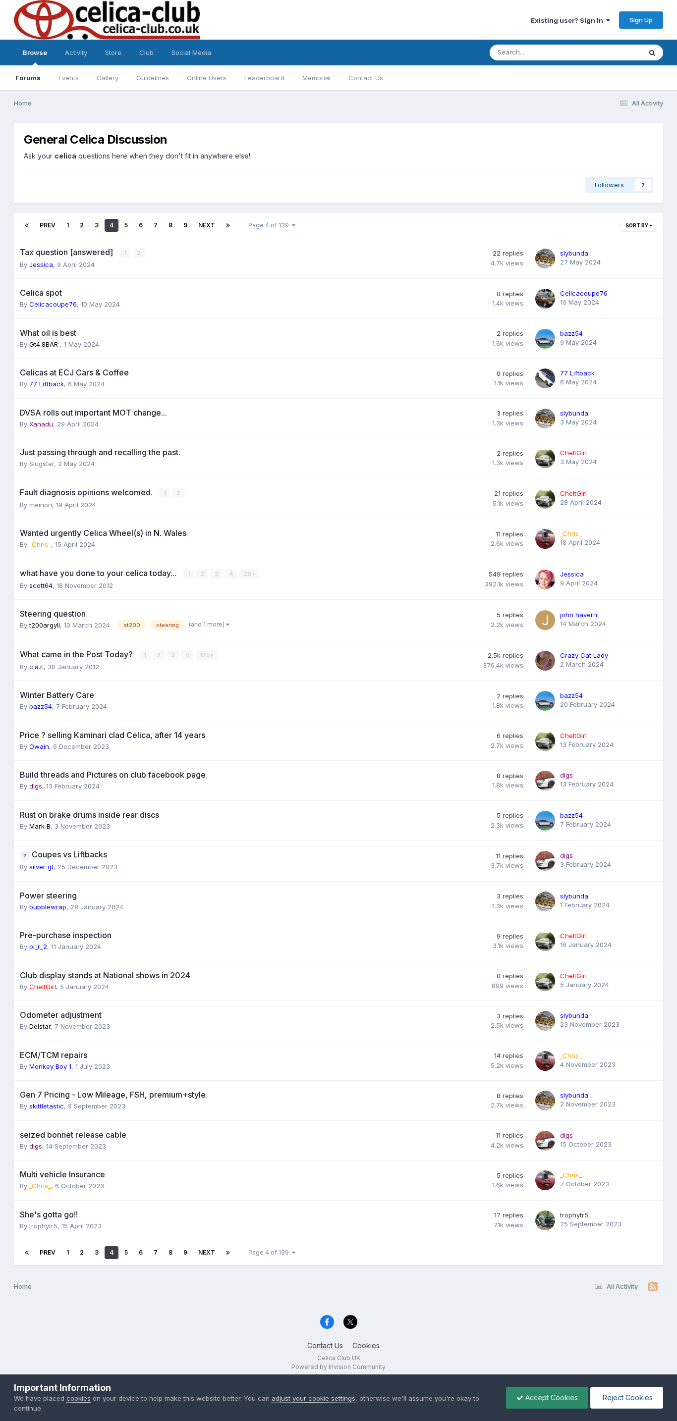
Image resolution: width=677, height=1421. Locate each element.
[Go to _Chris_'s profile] (545, 539)
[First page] (27, 225)
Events (68, 78)
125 (205, 655)
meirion (40, 505)
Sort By (637, 225)
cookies (78, 1398)
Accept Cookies (550, 1397)
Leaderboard (264, 78)
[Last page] (228, 225)
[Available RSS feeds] (653, 1287)
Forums (28, 78)
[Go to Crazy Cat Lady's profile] (545, 661)
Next (206, 225)
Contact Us (365, 78)
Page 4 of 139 (270, 225)
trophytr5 (43, 1226)
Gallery (107, 78)
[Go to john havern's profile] (545, 620)
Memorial (316, 78)
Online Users (206, 78)
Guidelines (152, 78)
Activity (76, 52)
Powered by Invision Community (338, 1366)
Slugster (41, 464)
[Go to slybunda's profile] (545, 258)
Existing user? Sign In (568, 20)
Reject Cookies (627, 1397)
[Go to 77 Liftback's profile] (545, 378)
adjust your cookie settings (313, 1398)
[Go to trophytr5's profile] (545, 1220)
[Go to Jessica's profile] (545, 579)
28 (248, 574)
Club (146, 52)
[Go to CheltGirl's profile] (545, 458)
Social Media (191, 52)
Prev (48, 225)
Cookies (366, 1345)
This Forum (611, 52)
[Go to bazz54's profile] (545, 339)
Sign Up (641, 20)
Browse (35, 52)
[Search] (652, 52)
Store (113, 52)
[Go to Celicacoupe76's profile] (545, 299)
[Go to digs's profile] (545, 780)
